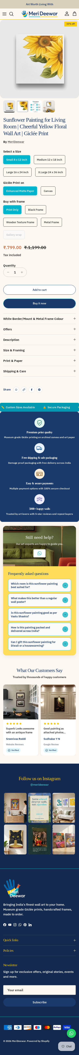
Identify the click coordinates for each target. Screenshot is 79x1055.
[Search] (13, 13)
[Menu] (4, 13)
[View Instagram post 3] (63, 808)
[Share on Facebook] (32, 390)
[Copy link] (24, 390)
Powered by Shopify (38, 1040)
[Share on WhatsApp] (16, 390)
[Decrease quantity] (7, 272)
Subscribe (40, 1002)
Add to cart (40, 290)
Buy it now (39, 303)
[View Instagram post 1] (15, 808)
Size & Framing (14, 350)
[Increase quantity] (23, 272)
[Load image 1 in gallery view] (39, 59)
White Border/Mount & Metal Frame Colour (33, 319)
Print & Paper (12, 361)
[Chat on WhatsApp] (71, 1033)
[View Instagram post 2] (39, 808)
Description (11, 340)
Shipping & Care (14, 371)
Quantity (9, 265)
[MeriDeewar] (39, 13)
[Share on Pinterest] (39, 390)
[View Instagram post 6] (63, 839)
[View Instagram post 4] (15, 839)
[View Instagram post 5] (39, 839)
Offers (7, 329)
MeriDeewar (16, 142)
